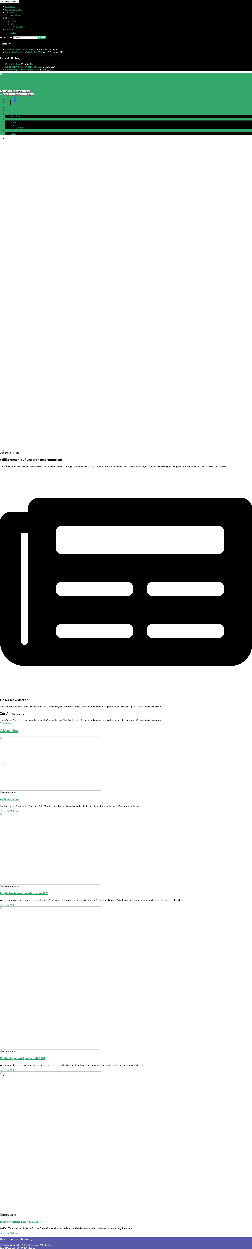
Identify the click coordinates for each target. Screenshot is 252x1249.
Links (13, 32)
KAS (12, 23)
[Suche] (1, 94)
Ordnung (20, 26)
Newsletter (5, 723)
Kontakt (9, 29)
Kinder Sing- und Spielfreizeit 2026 (22, 69)
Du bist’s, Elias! (12, 63)
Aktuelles (15, 15)
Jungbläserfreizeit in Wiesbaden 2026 (24, 52)
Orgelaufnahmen (13, 9)
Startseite (10, 6)
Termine (9, 12)
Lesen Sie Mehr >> (9, 811)
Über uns (9, 18)
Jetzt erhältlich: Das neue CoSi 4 (21, 1221)
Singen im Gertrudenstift (17, 49)
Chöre (13, 21)
